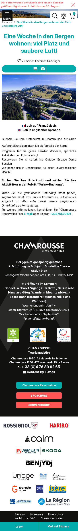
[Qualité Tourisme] (64, 334)
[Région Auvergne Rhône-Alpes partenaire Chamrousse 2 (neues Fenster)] (53, 501)
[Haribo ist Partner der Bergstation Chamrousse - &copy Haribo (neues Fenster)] (59, 425)
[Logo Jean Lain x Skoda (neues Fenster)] (39, 451)
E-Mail (28, 214)
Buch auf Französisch (40, 125)
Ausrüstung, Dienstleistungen (42, 68)
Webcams (63, 16)
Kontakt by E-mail (41, 372)
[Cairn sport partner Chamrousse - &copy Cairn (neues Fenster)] (39, 438)
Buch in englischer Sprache (40, 130)
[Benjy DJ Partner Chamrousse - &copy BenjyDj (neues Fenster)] (39, 463)
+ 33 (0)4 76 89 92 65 (40, 367)
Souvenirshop (39, 405)
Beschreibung (35, 68)
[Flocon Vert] (13, 334)
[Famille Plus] (38, 334)
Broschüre (39, 395)
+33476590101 (60, 214)
